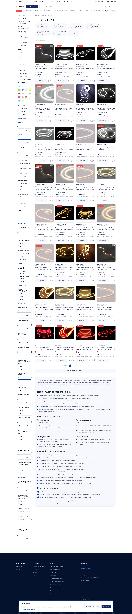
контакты (84, 563)
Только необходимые (92, 606)
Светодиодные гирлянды (56, 587)
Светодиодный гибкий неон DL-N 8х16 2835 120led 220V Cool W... (64, 69)
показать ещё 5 (22, 118)
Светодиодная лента (55, 584)
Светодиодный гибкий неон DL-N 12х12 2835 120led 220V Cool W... (64, 109)
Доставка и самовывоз (39, 566)
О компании (19, 566)
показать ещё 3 (22, 525)
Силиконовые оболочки (56, 600)
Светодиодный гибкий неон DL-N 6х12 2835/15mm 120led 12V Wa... (64, 308)
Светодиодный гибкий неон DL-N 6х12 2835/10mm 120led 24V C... (64, 149)
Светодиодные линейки (56, 591)
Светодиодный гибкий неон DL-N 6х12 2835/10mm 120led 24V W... (85, 228)
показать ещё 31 (22, 223)
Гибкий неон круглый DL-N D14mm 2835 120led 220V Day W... (64, 189)
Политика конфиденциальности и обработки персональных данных (98, 595)
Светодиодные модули (56, 594)
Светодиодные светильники (57, 597)
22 (85, 365)
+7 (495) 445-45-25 (99, 1)
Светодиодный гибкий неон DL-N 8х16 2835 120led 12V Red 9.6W (106, 348)
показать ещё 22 (22, 177)
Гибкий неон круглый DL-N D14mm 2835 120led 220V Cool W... (44, 109)
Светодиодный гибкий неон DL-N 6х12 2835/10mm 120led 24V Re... (44, 348)
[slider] (17, 126)
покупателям (37, 563)
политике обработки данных (28, 609)
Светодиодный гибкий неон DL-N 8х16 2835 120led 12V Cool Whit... (85, 69)
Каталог (59, 1)
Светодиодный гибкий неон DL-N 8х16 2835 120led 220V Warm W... (85, 308)
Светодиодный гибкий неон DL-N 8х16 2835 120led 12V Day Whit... (106, 149)
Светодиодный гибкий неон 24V (22, 41)
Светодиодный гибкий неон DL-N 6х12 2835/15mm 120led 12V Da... (106, 189)
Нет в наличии (40, 161)
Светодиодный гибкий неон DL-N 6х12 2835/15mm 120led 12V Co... (44, 149)
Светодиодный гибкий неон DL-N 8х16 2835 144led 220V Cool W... (85, 149)
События (66, 1)
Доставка (34, 1)
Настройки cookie (85, 597)
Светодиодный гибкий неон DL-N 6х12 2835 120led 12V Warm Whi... (44, 308)
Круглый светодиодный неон (23, 27)
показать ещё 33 (22, 285)
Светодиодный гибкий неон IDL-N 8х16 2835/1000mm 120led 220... (106, 109)
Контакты (73, 1)
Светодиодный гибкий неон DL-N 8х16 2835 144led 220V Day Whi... (85, 189)
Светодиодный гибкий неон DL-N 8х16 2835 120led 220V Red (85, 348)
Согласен (106, 606)
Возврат (53, 1)
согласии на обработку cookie (64, 607)
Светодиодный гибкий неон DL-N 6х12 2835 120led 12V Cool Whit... (106, 69)
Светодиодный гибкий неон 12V (22, 32)
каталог (53, 563)
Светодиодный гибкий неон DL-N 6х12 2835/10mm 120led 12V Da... (44, 189)
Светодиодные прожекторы (43, 11)
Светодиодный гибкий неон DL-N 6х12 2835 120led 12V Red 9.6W (64, 348)
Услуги (46, 1)
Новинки (19, 11)
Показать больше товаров (74, 371)
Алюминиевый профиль (60, 11)
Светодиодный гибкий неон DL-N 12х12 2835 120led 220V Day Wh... (44, 228)
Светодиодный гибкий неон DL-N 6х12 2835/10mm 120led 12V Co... (44, 69)
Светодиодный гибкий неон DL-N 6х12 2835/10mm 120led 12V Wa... (106, 268)
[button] (19, 89)
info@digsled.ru (85, 575)
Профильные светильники (57, 581)
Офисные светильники (96, 11)
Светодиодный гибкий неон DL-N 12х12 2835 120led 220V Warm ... (44, 268)
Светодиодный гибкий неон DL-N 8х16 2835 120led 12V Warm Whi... (64, 228)
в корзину (41, 81)
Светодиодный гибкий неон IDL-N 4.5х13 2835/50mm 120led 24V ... (85, 109)
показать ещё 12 (22, 303)
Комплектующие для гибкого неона (24, 22)
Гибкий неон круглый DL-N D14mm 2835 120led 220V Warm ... (106, 228)
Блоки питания (74, 11)
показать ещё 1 (22, 207)
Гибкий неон (84, 11)
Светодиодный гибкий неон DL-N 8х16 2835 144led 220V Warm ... (106, 308)
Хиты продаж (28, 11)
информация (20, 563)
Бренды (79, 1)
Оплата (41, 1)
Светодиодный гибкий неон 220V (23, 37)
